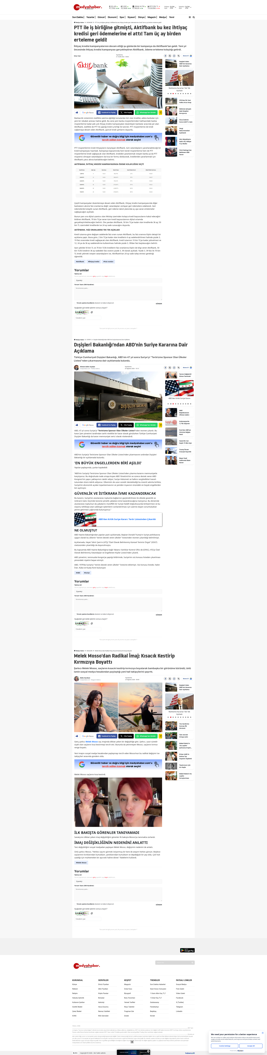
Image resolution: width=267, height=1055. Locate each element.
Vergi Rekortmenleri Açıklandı (184, 130)
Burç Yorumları (129, 998)
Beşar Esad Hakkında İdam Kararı (184, 460)
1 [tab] (168, 93)
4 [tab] (175, 93)
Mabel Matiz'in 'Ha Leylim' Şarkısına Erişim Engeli (185, 745)
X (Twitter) (180, 1002)
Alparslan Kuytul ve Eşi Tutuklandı (179, 89)
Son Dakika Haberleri (158, 984)
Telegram (179, 1007)
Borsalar (101, 998)
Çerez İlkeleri (76, 1011)
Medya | (163, 17)
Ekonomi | (113, 17)
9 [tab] (188, 93)
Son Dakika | (78, 17)
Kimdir (152, 1016)
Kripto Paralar (103, 993)
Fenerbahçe (154, 1007)
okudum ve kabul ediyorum (95, 303)
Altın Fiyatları (103, 989)
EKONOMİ (89, 22)
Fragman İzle (129, 1011)
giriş (94, 276)
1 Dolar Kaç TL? (156, 998)
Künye (74, 984)
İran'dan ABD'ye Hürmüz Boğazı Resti (185, 432)
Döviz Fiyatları (103, 984)
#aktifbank (80, 262)
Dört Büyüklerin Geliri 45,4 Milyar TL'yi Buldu (185, 141)
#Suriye (87, 573)
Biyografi (127, 993)
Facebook (179, 998)
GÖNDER (159, 304)
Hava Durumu (103, 1007)
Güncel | (102, 17)
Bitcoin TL (153, 6)
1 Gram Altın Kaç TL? (158, 993)
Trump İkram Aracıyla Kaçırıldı (185, 451)
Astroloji (101, 1002)
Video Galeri (180, 993)
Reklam (75, 989)
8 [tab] (185, 93)
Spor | (122, 17)
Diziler (126, 1016)
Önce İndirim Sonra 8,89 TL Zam (185, 121)
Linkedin (179, 1011)
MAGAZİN (89, 651)
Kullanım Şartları (78, 1002)
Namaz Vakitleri (104, 1011)
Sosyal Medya (181, 984)
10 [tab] (190, 93)
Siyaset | (132, 17)
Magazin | (152, 17)
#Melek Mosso (81, 863)
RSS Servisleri (103, 1016)
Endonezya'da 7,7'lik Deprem (184, 422)
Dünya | (141, 17)
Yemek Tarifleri (129, 1002)
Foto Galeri (180, 989)
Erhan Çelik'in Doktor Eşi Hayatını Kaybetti (185, 756)
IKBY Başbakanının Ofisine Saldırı (184, 412)
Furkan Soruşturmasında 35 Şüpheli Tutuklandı (184, 399)
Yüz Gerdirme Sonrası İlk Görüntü (184, 726)
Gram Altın (139, 6)
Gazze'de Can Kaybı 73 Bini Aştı (185, 442)
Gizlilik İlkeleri (77, 1007)
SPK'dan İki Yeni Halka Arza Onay (185, 101)
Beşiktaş (153, 1011)
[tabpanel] (179, 83)
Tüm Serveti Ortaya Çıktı (183, 736)
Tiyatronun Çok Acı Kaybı (184, 766)
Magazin (127, 984)
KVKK (74, 1016)
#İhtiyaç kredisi (93, 262)
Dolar (113, 6)
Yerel (171, 17)
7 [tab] (183, 93)
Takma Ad (78, 274)
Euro (124, 6)
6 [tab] (180, 93)
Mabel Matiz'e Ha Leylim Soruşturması (185, 776)
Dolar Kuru (128, 989)
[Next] (187, 92)
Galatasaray (154, 1002)
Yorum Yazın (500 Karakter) (84, 285)
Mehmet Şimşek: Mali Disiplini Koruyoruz (185, 111)
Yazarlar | (91, 17)
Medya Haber (80, 22)
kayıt (106, 276)
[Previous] (171, 92)
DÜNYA (89, 340)
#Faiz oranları (108, 262)
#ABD (78, 573)
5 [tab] (178, 93)
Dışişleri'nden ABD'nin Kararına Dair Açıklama (185, 64)
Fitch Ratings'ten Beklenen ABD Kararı (185, 152)
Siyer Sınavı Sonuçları (158, 989)
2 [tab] (170, 93)
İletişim (75, 993)
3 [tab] (173, 93)
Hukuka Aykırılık (78, 998)
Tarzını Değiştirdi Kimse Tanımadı (185, 375)
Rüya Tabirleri (129, 1007)
